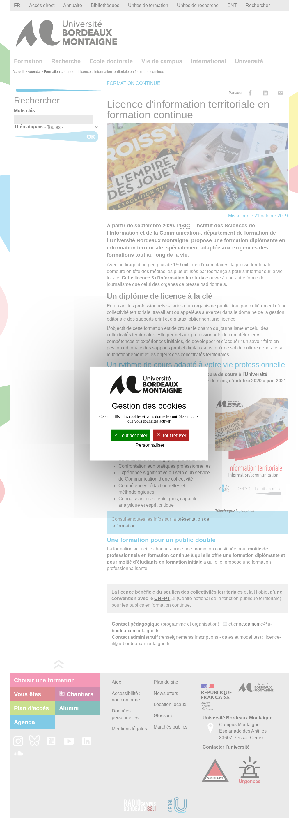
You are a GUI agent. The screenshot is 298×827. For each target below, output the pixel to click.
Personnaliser (150, 445)
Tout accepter (132, 435)
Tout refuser (173, 435)
